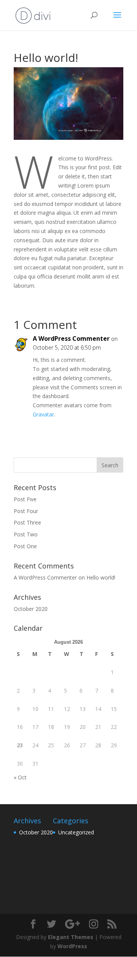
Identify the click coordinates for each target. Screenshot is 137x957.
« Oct (20, 777)
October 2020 (31, 608)
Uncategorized (76, 832)
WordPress (72, 946)
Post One (25, 546)
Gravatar (43, 414)
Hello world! (100, 577)
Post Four (26, 511)
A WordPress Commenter (71, 338)
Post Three (27, 522)
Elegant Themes (70, 937)
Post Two (26, 534)
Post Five (25, 499)
